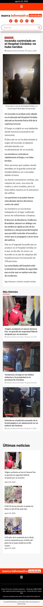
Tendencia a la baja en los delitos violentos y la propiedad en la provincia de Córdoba (19, 377)
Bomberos (12, 282)
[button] (21, 6)
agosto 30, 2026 (31, 337)
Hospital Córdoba (29, 282)
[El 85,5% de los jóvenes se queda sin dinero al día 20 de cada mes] (20, 495)
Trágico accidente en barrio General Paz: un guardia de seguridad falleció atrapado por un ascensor (21, 331)
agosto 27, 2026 (31, 428)
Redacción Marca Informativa (15, 50)
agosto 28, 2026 (31, 383)
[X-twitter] (32, 20)
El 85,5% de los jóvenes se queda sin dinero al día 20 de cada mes (19, 507)
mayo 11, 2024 (32, 50)
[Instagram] (26, 20)
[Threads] (16, 20)
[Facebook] (21, 20)
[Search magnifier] (39, 27)
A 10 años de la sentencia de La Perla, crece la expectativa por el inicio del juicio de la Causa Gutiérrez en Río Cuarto (19, 542)
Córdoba (20, 282)
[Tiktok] (10, 20)
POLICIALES (9, 37)
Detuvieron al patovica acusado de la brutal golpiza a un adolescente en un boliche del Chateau (21, 423)
